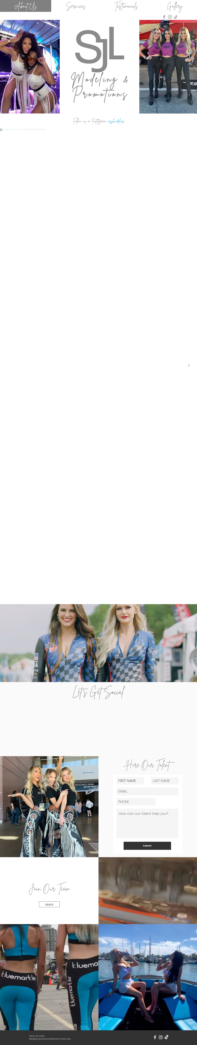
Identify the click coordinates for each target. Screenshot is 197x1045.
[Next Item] (188, 365)
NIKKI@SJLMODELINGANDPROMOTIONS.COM (50, 1038)
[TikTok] (175, 16)
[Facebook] (164, 16)
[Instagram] (169, 16)
